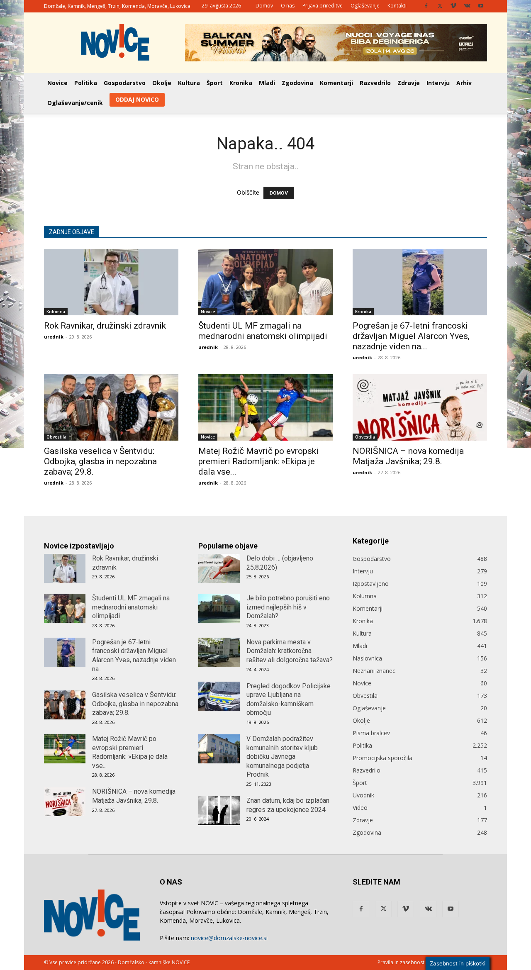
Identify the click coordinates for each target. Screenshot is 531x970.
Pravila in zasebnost (401, 962)
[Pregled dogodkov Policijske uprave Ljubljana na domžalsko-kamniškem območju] (219, 696)
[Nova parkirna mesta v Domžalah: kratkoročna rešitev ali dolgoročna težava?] (219, 652)
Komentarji (336, 83)
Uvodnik (363, 795)
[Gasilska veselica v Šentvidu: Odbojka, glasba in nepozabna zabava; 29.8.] (111, 407)
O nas (288, 5)
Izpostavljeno (371, 583)
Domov (264, 5)
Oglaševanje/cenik (75, 103)
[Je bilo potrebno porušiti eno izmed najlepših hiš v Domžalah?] (219, 608)
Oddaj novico (137, 99)
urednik (53, 337)
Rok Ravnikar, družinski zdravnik (105, 326)
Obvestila (56, 437)
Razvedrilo (375, 83)
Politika (85, 83)
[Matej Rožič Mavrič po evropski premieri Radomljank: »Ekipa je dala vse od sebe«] (265, 407)
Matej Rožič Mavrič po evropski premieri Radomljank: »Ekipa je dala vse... (258, 461)
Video (360, 808)
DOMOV (279, 193)
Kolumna (55, 311)
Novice (57, 83)
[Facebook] (426, 6)
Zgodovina (297, 83)
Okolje (161, 83)
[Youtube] (481, 6)
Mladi (267, 83)
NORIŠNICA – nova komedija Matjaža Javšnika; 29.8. (408, 456)
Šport (215, 83)
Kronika (240, 83)
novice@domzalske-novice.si (229, 938)
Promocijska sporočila (382, 758)
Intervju (438, 83)
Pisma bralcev (371, 733)
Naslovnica (367, 658)
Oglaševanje (365, 5)
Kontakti (397, 5)
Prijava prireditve (322, 5)
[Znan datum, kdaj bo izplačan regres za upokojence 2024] (219, 810)
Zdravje (408, 83)
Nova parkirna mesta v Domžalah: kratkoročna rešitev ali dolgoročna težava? (289, 651)
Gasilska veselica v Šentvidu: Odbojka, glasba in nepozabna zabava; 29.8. (100, 461)
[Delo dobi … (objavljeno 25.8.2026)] (219, 568)
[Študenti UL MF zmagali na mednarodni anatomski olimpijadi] (265, 282)
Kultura (189, 83)
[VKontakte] (467, 6)
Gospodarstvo (125, 83)
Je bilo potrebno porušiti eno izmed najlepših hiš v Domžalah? (288, 607)
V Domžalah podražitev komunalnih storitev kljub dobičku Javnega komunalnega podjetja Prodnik (282, 756)
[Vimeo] (453, 6)
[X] (440, 6)
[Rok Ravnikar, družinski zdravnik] (111, 282)
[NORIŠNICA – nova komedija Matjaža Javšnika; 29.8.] (420, 407)
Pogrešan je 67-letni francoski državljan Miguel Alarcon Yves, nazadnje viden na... (411, 336)
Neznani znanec (374, 671)
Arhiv (464, 83)
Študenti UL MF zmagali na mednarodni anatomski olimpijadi (262, 331)
